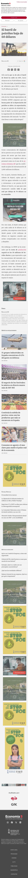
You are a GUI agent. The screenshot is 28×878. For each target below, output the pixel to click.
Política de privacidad (22, 2)
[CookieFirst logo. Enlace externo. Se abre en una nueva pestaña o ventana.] (5, 3)
